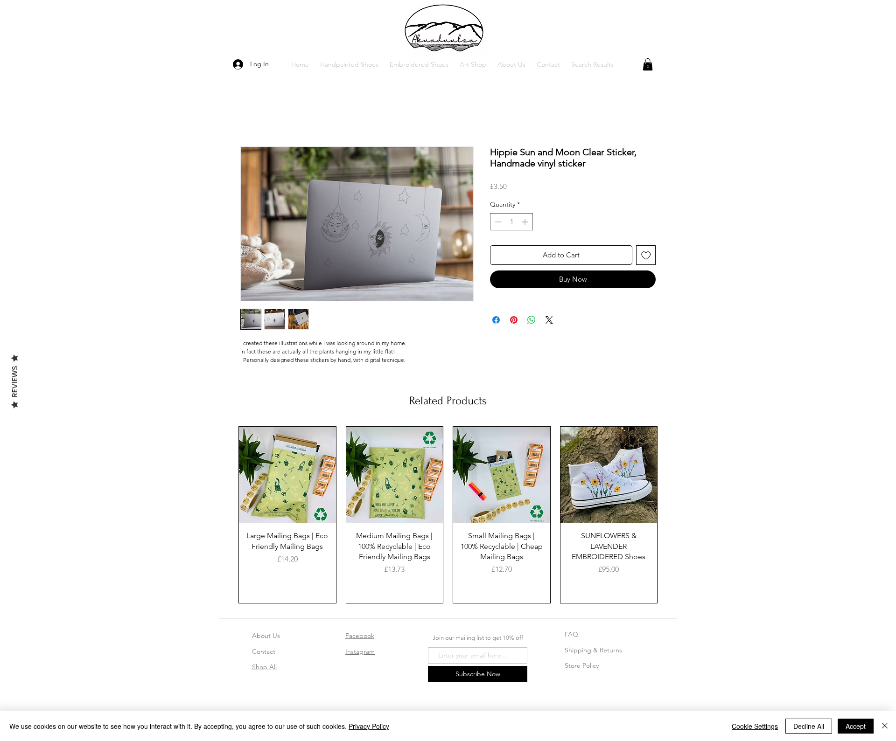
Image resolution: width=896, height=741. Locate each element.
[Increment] (526, 222)
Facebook (359, 635)
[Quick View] (287, 475)
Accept (856, 726)
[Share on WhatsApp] (531, 319)
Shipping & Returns (593, 650)
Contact (263, 651)
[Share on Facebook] (496, 319)
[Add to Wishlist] (646, 255)
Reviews (14, 381)
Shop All (264, 667)
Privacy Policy (369, 726)
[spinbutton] (511, 222)
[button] (349, 64)
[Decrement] (497, 222)
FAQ (571, 634)
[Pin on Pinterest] (513, 319)
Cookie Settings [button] (755, 726)
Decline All (808, 726)
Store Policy (582, 665)
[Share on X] (549, 319)
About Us (266, 635)
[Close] (884, 726)
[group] (448, 515)
